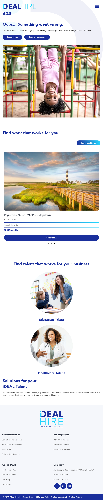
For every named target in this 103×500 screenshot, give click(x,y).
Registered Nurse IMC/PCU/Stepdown (27, 215)
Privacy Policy (43, 497)
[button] (12, 37)
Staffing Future (75, 497)
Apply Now (51, 238)
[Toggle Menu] (97, 6)
